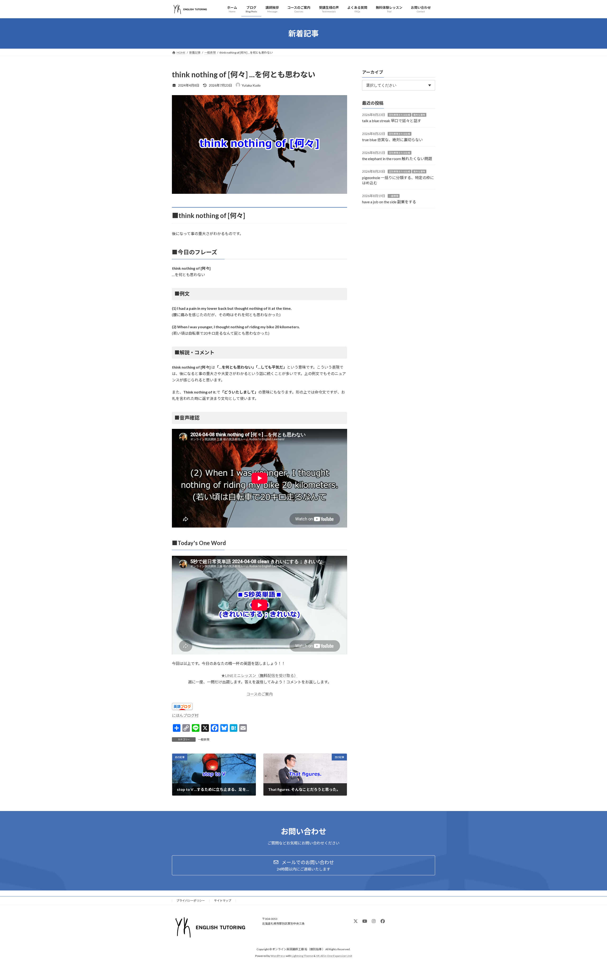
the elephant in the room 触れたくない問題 (397, 158)
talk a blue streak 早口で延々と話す (391, 121)
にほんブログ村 (185, 715)
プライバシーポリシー (190, 900)
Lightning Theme (302, 956)
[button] (303, 865)
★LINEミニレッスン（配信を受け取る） (259, 675)
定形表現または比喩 (399, 114)
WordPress (278, 956)
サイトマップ (222, 900)
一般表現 (203, 739)
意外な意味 (419, 114)
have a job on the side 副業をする (389, 201)
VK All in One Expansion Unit (334, 956)
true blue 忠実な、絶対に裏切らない (392, 140)
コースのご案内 (259, 694)
